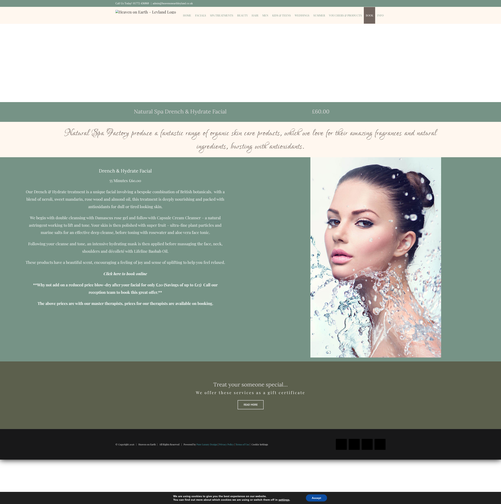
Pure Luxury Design (206, 444)
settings (283, 499)
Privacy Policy (226, 444)
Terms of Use (242, 444)
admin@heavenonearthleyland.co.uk (173, 3)
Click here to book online (125, 273)
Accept (316, 498)
